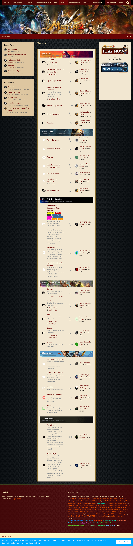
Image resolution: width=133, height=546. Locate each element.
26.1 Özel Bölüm (54, 99)
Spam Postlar (83, 435)
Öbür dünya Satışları (14, 71)
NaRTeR (90, 512)
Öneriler (50, 157)
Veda (48, 219)
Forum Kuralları (84, 120)
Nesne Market (53, 72)
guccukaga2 (102, 505)
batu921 (77, 501)
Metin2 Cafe (47, 353)
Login (121, 2)
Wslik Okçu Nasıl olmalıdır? (88, 303)
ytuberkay (112, 516)
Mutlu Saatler (53, 74)
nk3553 (108, 512)
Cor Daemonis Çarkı (13, 60)
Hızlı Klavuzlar (53, 174)
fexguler (125, 503)
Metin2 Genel (47, 132)
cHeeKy (112, 501)
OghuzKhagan (17, 499)
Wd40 (70, 516)
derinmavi (82, 377)
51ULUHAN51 (72, 499)
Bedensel (52, 296)
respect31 (81, 514)
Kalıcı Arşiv (51, 453)
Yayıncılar (51, 247)
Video (54, 219)
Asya (8, 51)
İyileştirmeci (53, 337)
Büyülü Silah (53, 321)
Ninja (49, 301)
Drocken (86, 503)
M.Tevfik (81, 319)
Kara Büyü (52, 324)
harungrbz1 (119, 505)
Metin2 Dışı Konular (55, 373)
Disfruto (81, 398)
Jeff (80, 175)
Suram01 (82, 253)
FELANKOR (82, 409)
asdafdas (110, 499)
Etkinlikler (51, 60)
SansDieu (88, 514)
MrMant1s (83, 512)
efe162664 (93, 503)
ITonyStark (116, 507)
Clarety (122, 501)
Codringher (71, 503)
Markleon (82, 465)
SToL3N (95, 514)
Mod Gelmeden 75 (13, 49)
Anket (49, 405)
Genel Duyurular (53, 114)
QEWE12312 (72, 514)
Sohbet (49, 217)
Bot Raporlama (53, 190)
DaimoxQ (79, 503)
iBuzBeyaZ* (86, 507)
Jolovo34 (71, 509)
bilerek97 (92, 501)
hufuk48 (70, 507)
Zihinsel (60, 296)
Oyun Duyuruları (54, 81)
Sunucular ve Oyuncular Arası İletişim (53, 208)
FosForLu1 (78, 505)
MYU (80, 181)
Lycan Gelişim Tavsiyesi (87, 342)
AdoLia (80, 499)
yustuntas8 (82, 157)
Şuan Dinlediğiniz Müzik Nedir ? (17, 54)
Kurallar (50, 123)
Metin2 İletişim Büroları (52, 199)
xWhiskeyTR (85, 516)
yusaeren (120, 516)
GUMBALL (110, 505)
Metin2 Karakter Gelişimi (52, 283)
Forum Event (53, 62)
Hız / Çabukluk (84, 179)
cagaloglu (105, 501)
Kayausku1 (87, 509)
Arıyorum (58, 212)
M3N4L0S (82, 140)
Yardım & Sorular (54, 149)
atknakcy (71, 501)
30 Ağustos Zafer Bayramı (88, 112)
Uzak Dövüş (53, 310)
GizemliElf (82, 305)
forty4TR (71, 505)
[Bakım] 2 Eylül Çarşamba (88, 91)
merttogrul (82, 437)
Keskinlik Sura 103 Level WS (88, 317)
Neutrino (102, 512)
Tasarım (50, 387)
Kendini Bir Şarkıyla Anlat (87, 375)
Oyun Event (53, 65)
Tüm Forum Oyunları (55, 359)
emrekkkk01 (113, 503)
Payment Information (55, 69)
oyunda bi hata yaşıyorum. (88, 164)
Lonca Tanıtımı (58, 217)
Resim (60, 219)
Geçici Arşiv (51, 425)
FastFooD (82, 62)
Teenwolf (82, 292)
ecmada (81, 269)
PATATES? (115, 512)
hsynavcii (127, 505)
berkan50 (84, 501)
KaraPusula (79, 509)
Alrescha (87, 499)
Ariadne (93, 499)
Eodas (120, 503)
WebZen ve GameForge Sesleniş (90, 155)
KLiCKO (94, 509)
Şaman (49, 328)
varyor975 (118, 514)
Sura (48, 314)
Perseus (123, 512)
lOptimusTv (109, 509)
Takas (49, 215)
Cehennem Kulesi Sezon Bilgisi (89, 78)
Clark (127, 501)
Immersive (101, 507)
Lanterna (101, 509)
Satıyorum (50, 212)
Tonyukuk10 (110, 514)
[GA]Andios (10, 62)
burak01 (98, 501)
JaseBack (124, 507)
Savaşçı (50, 289)
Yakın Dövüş (53, 308)
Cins (117, 501)
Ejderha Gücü (53, 335)
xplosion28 (76, 516)
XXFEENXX (94, 516)
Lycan (49, 342)
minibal (81, 149)
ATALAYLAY (122, 499)
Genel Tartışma (53, 140)
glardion (85, 505)
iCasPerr (94, 507)
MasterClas (124, 509)
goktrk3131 (93, 505)
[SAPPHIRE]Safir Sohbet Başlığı (89, 222)
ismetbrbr (109, 507)
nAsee (81, 344)
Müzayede (10, 65)
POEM (81, 333)
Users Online (73, 492)
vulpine (125, 514)
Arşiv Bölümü (48, 419)
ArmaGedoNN (101, 499)
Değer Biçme (56, 215)
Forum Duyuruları (54, 106)
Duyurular (46, 53)
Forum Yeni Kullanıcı (86, 103)
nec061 (96, 512)
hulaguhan (77, 507)
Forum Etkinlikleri (54, 394)
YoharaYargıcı (103, 516)
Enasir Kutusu (12, 97)
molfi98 (81, 166)
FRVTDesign (83, 388)
